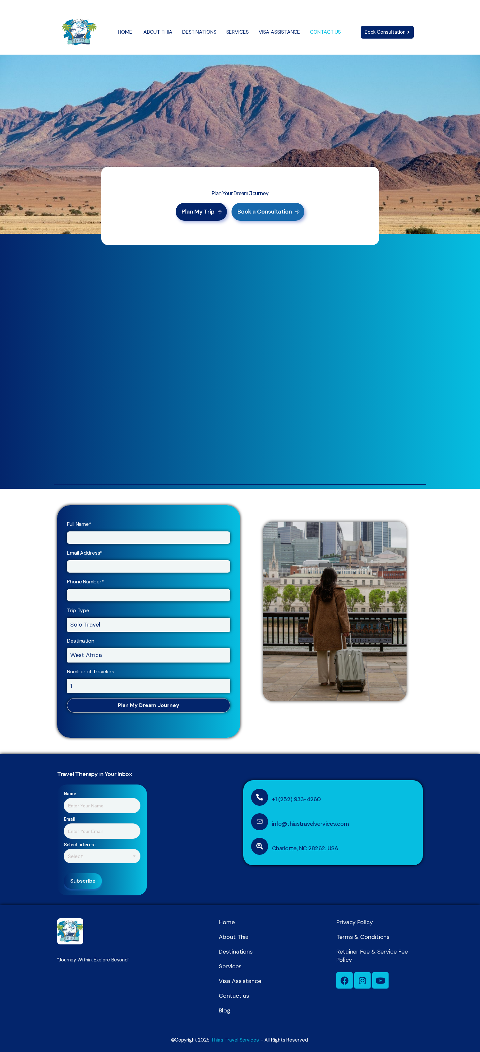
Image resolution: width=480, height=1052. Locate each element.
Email (69, 819)
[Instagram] (362, 980)
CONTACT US (325, 31)
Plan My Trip (198, 212)
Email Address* (85, 552)
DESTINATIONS (199, 31)
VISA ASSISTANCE (279, 31)
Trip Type (78, 610)
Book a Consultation (264, 212)
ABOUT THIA (157, 31)
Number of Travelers (90, 671)
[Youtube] (380, 980)
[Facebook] (344, 980)
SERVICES (237, 31)
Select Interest (80, 844)
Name (70, 793)
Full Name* (79, 524)
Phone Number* (85, 581)
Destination (80, 640)
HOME (126, 31)
